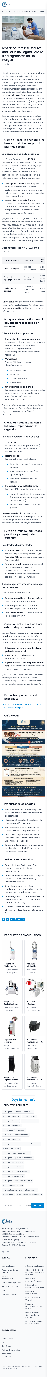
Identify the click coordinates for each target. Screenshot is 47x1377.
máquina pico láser (12, 1116)
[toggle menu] (43, 4)
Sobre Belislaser (8, 1266)
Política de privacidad (11, 1350)
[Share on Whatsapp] (23, 919)
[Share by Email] (19, 919)
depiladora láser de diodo (14, 1130)
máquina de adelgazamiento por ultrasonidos (22, 1144)
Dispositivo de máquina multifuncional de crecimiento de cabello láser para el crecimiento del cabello (24, 848)
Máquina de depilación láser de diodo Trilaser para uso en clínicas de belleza (35, 1040)
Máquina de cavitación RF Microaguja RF (35, 1322)
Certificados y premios (11, 1282)
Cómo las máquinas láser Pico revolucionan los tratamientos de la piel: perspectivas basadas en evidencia (24, 889)
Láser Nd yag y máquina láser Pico (33, 1292)
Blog (3, 1290)
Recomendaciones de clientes (11, 1271)
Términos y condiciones (7, 1355)
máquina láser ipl (11, 1121)
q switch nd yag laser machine (16, 1135)
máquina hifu (30, 1116)
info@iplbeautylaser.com (17, 1228)
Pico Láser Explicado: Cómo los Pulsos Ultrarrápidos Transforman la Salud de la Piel (24, 909)
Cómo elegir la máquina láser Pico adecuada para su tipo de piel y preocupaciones (21, 868)
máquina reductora (12, 1139)
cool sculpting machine (14, 1185)
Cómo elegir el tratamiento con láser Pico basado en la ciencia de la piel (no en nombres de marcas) (24, 899)
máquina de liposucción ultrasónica (18, 1158)
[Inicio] (3, 11)
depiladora (9, 1195)
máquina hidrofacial (13, 1125)
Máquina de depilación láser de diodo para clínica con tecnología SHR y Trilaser (12, 1078)
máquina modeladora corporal (17, 1172)
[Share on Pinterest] (15, 919)
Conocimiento (8, 1338)
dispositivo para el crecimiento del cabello (20, 1190)
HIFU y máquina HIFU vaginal (33, 1298)
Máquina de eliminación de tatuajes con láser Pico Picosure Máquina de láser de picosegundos (23, 812)
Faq (3, 1342)
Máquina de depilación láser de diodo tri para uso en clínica (35, 1078)
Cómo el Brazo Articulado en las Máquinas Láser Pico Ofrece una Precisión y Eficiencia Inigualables (24, 878)
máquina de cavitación (14, 1162)
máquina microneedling (14, 1176)
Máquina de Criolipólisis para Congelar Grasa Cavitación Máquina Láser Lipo (12, 1002)
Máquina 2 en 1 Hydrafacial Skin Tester (35, 1286)
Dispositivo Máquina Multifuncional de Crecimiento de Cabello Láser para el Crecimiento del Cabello (22, 837)
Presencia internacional (7, 1277)
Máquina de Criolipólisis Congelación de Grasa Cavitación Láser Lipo (34, 965)
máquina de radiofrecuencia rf (30, 1195)
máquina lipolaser (30, 1121)
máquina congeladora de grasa (17, 1153)
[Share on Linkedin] (7, 919)
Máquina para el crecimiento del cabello (32, 1315)
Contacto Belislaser (10, 1294)
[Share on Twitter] (11, 919)
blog (10, 11)
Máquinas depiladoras (34, 1266)
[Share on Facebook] (3, 919)
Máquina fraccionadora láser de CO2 (33, 1306)
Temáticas (6, 1346)
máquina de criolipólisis (14, 1167)
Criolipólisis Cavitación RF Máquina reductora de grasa (34, 1272)
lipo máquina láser (12, 1149)
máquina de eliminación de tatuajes (18, 1112)
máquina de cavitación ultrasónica (18, 1181)
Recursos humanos (10, 1286)
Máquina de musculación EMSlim (33, 1280)
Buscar (37, 1205)
